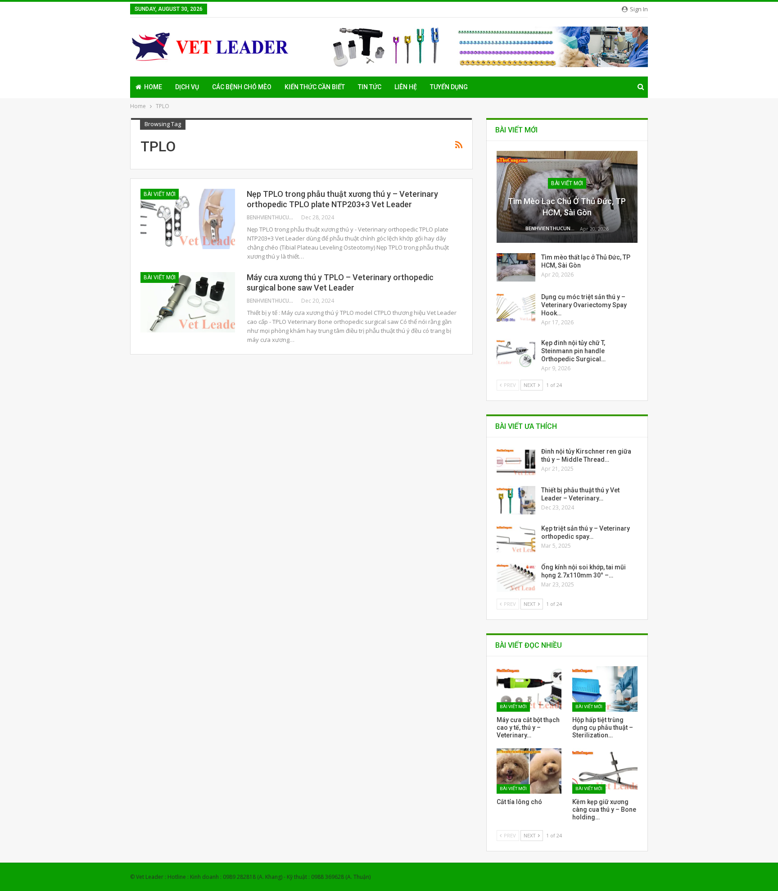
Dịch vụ (187, 87)
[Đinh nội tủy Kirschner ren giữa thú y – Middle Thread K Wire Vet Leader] (516, 461)
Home (153, 87)
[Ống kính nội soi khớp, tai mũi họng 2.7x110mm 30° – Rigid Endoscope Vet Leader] (516, 577)
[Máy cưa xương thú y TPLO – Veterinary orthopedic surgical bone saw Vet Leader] (187, 302)
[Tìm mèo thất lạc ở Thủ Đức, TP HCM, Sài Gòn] (516, 267)
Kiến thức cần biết (315, 87)
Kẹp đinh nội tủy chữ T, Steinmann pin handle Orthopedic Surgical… (573, 351)
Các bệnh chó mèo (241, 87)
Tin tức (369, 87)
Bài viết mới (160, 194)
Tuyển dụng (449, 87)
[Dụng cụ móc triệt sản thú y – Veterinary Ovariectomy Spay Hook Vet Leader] (516, 307)
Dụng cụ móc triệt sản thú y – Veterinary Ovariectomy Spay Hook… (584, 305)
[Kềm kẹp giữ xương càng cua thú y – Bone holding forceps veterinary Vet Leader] (605, 771)
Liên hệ (405, 87)
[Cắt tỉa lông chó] (529, 771)
